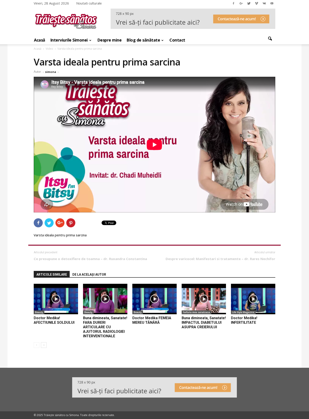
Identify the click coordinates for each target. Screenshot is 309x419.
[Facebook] (233, 3)
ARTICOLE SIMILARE (51, 274)
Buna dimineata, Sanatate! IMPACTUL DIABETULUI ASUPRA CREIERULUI (204, 322)
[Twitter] (248, 3)
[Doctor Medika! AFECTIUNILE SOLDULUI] (56, 299)
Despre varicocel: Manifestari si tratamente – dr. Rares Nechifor (220, 258)
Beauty (39, 312)
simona (50, 72)
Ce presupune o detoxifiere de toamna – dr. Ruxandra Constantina (90, 258)
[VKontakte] (264, 3)
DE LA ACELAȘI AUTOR (89, 274)
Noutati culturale (89, 3)
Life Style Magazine (243, 312)
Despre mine (109, 40)
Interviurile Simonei (69, 40)
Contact (177, 40)
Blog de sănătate (143, 40)
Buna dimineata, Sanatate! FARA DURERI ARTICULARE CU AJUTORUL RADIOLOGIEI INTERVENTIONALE (105, 327)
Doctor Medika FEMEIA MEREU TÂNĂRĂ (151, 320)
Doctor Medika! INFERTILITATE (244, 320)
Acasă (39, 40)
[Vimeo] (256, 3)
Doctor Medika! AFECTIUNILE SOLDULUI (54, 320)
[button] (269, 38)
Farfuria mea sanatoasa (196, 312)
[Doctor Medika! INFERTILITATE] (253, 299)
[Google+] (241, 3)
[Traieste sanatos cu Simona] (66, 30)
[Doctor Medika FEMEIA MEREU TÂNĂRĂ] (154, 299)
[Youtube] (272, 3)
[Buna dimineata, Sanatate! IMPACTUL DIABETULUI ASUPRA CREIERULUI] (204, 299)
